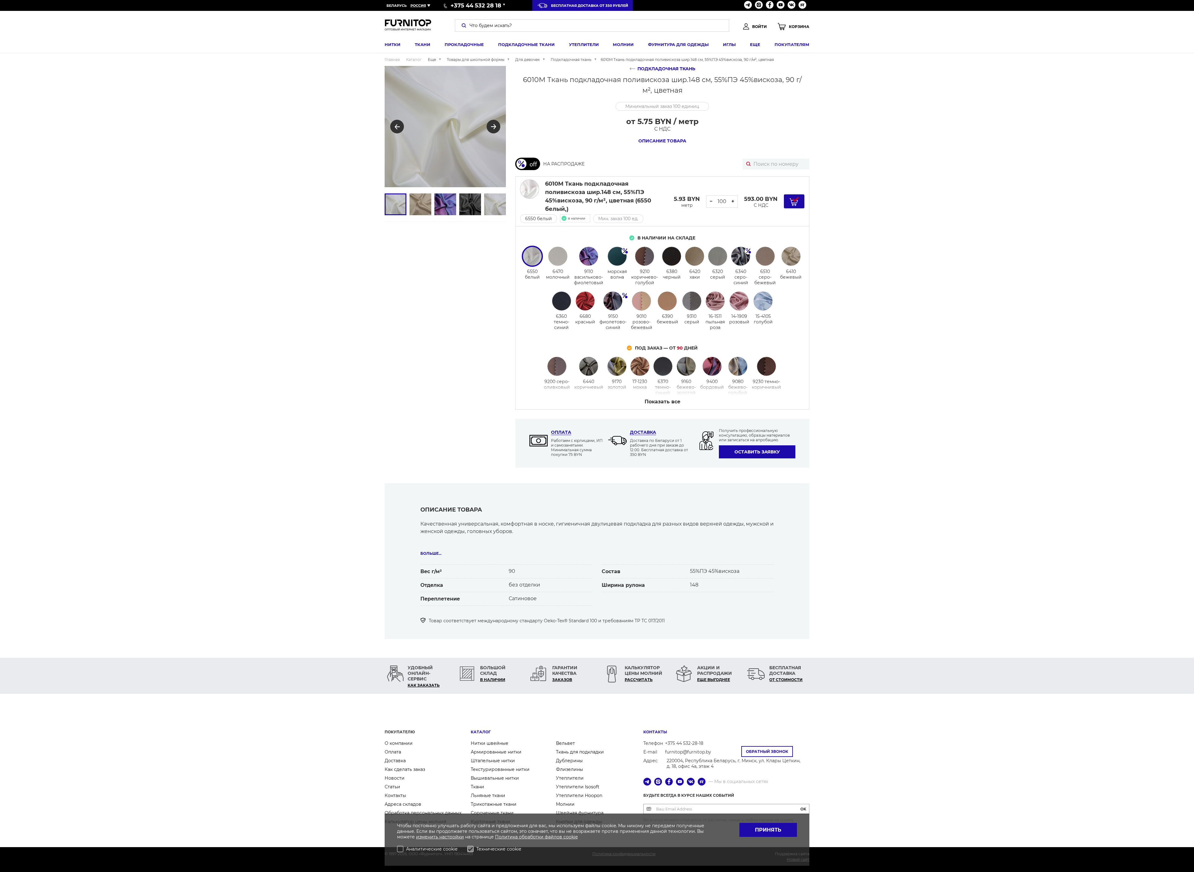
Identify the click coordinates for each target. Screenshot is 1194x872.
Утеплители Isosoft (577, 787)
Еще (755, 44)
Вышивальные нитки (495, 778)
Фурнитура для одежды (678, 44)
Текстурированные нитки (500, 769)
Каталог (481, 732)
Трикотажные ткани (493, 804)
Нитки (392, 44)
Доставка (643, 432)
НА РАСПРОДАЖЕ (564, 164)
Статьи (392, 787)
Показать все (662, 402)
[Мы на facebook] (770, 5)
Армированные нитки (496, 752)
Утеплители (584, 44)
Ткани (422, 44)
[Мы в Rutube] (802, 5)
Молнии (623, 44)
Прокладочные (464, 44)
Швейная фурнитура (580, 813)
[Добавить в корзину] (794, 201)
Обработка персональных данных (423, 813)
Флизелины (569, 769)
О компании (399, 743)
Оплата (561, 432)
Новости (395, 778)
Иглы (729, 44)
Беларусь (396, 5)
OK (803, 809)
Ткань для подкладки (580, 752)
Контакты (395, 795)
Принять (768, 830)
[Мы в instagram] (759, 5)
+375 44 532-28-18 (684, 743)
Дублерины (569, 760)
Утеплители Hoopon (579, 795)
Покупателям (792, 44)
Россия (418, 5)
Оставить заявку (757, 452)
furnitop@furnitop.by (688, 752)
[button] (397, 126)
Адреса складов (403, 804)
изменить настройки (440, 837)
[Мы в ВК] (791, 5)
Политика (507, 837)
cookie (570, 837)
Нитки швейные (489, 743)
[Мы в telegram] (748, 5)
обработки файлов (541, 837)
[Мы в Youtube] (780, 5)
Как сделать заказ (405, 769)
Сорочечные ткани (492, 813)
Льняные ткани (488, 795)
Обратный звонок (767, 751)
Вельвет (565, 743)
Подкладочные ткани (526, 44)
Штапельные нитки (493, 760)
